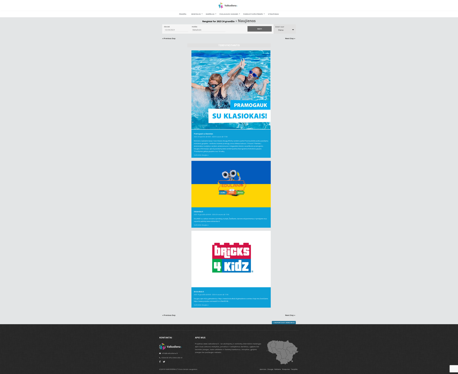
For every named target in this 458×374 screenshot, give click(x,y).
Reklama (277, 369)
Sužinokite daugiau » (201, 155)
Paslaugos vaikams (229, 14)
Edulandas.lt (198, 211)
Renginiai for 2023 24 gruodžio (218, 21)
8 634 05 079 (167, 358)
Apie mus (263, 369)
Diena (280, 30)
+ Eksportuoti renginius (284, 322)
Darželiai (210, 14)
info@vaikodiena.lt (170, 353)
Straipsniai (273, 14)
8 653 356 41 (178, 358)
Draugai (270, 369)
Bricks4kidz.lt (199, 291)
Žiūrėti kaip (279, 27)
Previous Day (168, 38)
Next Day (290, 38)
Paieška (194, 26)
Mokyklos (196, 14)
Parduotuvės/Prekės (253, 14)
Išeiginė (167, 26)
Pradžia (182, 14)
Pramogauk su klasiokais (203, 134)
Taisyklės (294, 369)
